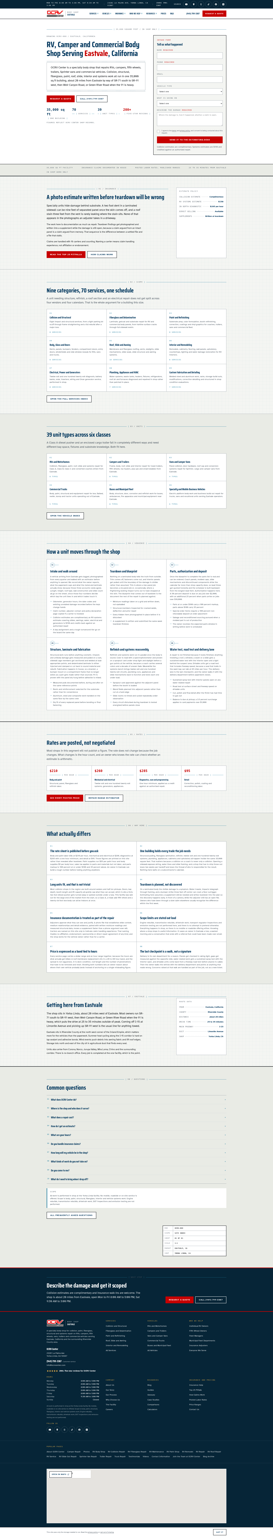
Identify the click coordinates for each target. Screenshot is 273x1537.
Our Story (110, 1390)
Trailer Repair (106, 1456)
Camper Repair (74, 1451)
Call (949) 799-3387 (92, 99)
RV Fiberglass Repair (137, 1451)
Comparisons (153, 1404)
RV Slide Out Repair (68, 1456)
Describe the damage (174, 110)
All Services (111, 1350)
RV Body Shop (99, 1451)
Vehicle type (164, 86)
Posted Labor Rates (198, 1400)
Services (93, 13)
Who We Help (136, 13)
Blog (149, 1385)
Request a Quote (214, 13)
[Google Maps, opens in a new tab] (194, 4)
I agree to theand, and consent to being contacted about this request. (192, 131)
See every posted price (65, 798)
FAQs (172, 13)
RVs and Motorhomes (157, 1326)
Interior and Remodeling (117, 1345)
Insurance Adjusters (198, 1345)
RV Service (51, 1456)
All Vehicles (152, 1350)
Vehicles (106, 13)
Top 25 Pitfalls (195, 1390)
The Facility (111, 1404)
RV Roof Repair (214, 1451)
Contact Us (194, 1409)
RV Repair (200, 1451)
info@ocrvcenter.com (56, 1365)
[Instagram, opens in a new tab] (223, 4)
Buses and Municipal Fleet (159, 1345)
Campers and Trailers (156, 1331)
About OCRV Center (55, 1451)
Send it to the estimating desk (190, 140)
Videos (146, 1456)
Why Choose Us (113, 1400)
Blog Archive (208, 1456)
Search (177, 4)
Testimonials (134, 1456)
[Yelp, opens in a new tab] (201, 4)
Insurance (120, 13)
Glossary (151, 1395)
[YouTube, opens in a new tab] (186, 4)
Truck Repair (120, 1456)
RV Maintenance (156, 1451)
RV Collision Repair (116, 1451)
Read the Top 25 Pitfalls (66, 254)
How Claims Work (197, 1395)
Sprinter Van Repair (88, 1456)
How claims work (102, 254)
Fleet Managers (196, 1336)
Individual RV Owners (198, 1326)
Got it (219, 1532)
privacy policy (185, 130)
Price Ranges (195, 1404)
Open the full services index (69, 399)
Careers (109, 1409)
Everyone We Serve (197, 1350)
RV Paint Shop (173, 1451)
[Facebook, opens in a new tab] (216, 4)
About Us (110, 1385)
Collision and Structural (116, 1326)
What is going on (167, 98)
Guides (150, 1390)
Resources (151, 13)
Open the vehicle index (65, 516)
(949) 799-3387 (193, 13)
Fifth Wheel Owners (198, 1331)
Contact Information (161, 1456)
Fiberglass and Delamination (118, 1331)
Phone (165, 62)
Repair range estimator (104, 798)
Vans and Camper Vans (157, 1336)
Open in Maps (59, 1474)
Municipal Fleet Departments (202, 1340)
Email (160, 74)
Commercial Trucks (156, 1340)
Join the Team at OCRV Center (186, 1456)
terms (174, 130)
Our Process (111, 1395)
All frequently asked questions (71, 1215)
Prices (163, 13)
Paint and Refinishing (115, 1336)
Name (165, 50)
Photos (86, 1451)
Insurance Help (196, 1385)
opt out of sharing (107, 1532)
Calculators (152, 1409)
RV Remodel (187, 1451)
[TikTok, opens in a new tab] (208, 4)
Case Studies (153, 1400)
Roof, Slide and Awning (116, 1340)
